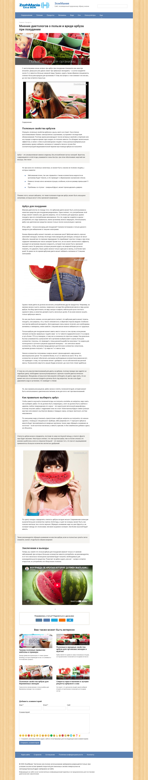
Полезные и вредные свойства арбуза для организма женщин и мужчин (71, 649)
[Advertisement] (114, 56)
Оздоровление (26, 15)
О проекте (37, 755)
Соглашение (50, 755)
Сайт (68, 705)
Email (45, 705)
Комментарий (24, 712)
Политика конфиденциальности (71, 755)
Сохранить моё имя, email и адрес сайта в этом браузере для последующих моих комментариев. (54, 739)
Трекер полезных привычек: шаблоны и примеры (32, 651)
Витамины (62, 15)
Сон (79, 15)
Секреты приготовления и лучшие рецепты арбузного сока (72, 682)
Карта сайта (25, 755)
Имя (21, 705)
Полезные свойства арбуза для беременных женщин (34, 682)
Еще (101, 15)
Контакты (90, 755)
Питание (39, 15)
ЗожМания (62, 3)
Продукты (50, 15)
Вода (72, 15)
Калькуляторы (90, 15)
